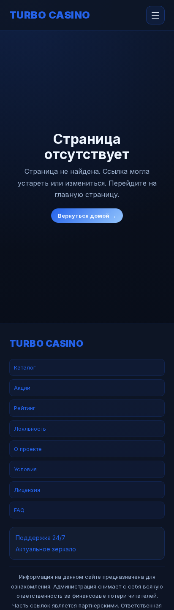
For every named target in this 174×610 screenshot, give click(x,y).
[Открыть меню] (155, 15)
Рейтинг (24, 408)
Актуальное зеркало (46, 549)
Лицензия (27, 489)
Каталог (25, 367)
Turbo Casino (49, 15)
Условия (25, 469)
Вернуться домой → (87, 215)
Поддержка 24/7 (40, 537)
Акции (22, 387)
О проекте (28, 448)
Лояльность (30, 428)
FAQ (19, 510)
